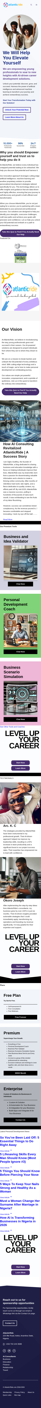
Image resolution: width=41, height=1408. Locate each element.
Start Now (20, 763)
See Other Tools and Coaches (12, 727)
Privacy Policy (19, 1392)
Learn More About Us (14, 117)
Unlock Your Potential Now (17, 110)
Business (6, 1359)
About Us (31, 1392)
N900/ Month (20, 1073)
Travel (5, 1370)
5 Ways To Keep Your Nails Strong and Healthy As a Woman (19, 1187)
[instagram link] (4, 1350)
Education (7, 1362)
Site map (17, 1395)
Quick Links (7, 1395)
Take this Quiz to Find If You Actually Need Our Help (20, 233)
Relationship (8, 1367)
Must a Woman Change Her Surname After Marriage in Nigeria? (20, 1204)
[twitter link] (9, 1350)
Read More (7, 519)
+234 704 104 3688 (14, 1344)
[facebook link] (14, 1350)
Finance (6, 1365)
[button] (31, 5)
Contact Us (20, 1120)
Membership (7, 1392)
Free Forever (20, 1017)
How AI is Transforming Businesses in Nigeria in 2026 (18, 1221)
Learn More (20, 768)
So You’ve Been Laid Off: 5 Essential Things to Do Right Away (19, 1141)
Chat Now (20, 584)
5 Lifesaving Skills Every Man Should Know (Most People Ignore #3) (18, 1157)
